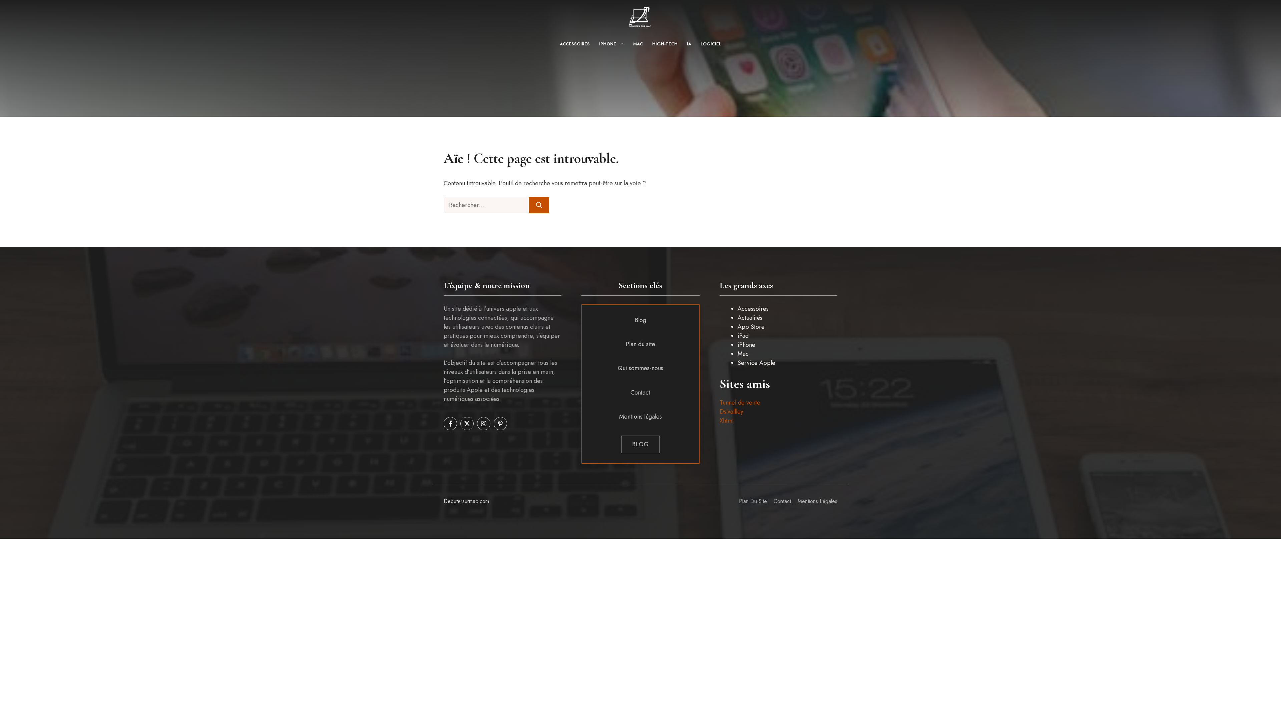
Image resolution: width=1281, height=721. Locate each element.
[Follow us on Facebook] (450, 423)
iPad (743, 335)
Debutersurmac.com (466, 501)
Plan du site (640, 344)
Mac (638, 44)
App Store (751, 326)
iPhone (607, 44)
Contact (640, 392)
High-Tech (665, 44)
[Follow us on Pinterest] (500, 423)
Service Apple (756, 362)
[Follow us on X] (467, 423)
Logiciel (711, 44)
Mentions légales (640, 416)
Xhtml (727, 420)
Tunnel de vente (740, 402)
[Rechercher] (539, 205)
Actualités (750, 317)
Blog (640, 320)
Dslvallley (731, 411)
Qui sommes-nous (640, 368)
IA (689, 44)
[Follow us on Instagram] (483, 423)
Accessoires (575, 44)
